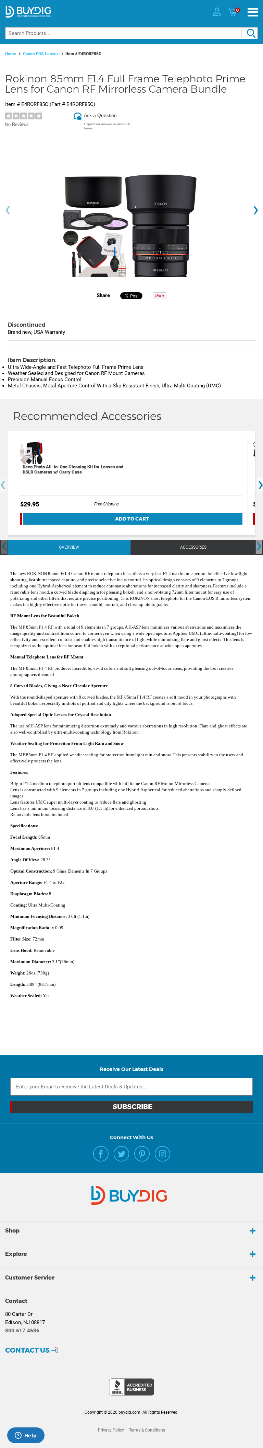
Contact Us (27, 1350)
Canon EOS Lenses (41, 53)
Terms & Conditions (147, 1430)
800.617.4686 (22, 1331)
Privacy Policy (111, 1430)
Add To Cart (132, 519)
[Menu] (253, 12)
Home (10, 53)
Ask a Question (100, 115)
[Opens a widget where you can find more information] (26, 1436)
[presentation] (7, 210)
